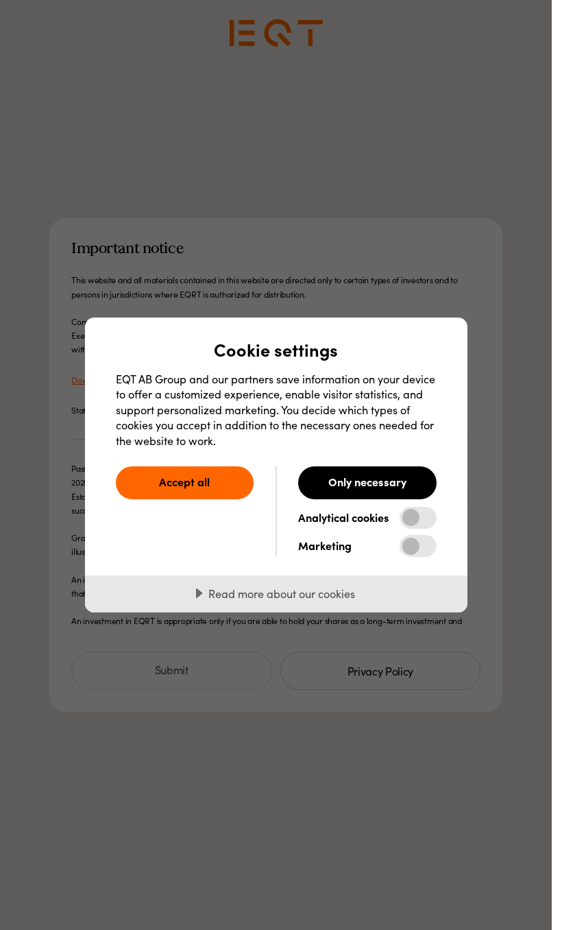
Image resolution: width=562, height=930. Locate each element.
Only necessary (367, 481)
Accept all (184, 481)
